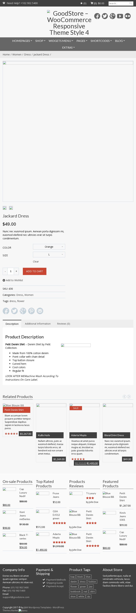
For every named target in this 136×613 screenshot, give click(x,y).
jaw (90, 586)
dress (13, 301)
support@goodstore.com (16, 597)
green (83, 586)
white (81, 596)
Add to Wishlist (14, 280)
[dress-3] (5, 208)
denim (73, 581)
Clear (36, 261)
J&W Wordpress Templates (37, 607)
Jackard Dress (41, 54)
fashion (92, 581)
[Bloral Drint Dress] (118, 419)
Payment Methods (56, 579)
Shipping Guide (54, 582)
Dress (27, 54)
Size (5, 255)
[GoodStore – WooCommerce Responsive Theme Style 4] (69, 22)
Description (12, 323)
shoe (72, 596)
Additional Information (38, 323)
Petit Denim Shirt (14, 409)
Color (7, 247)
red (85, 591)
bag (72, 576)
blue (88, 576)
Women (16, 54)
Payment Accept (55, 586)
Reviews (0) (63, 323)
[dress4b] (11, 208)
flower (20, 301)
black (80, 576)
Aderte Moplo (79, 435)
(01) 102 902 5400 (20, 587)
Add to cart (34, 271)
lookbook (75, 591)
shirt (92, 591)
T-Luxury (91, 493)
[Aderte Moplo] (84, 419)
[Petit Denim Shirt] (13, 405)
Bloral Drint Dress (114, 435)
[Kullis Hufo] (51, 419)
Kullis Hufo (44, 435)
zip (88, 596)
